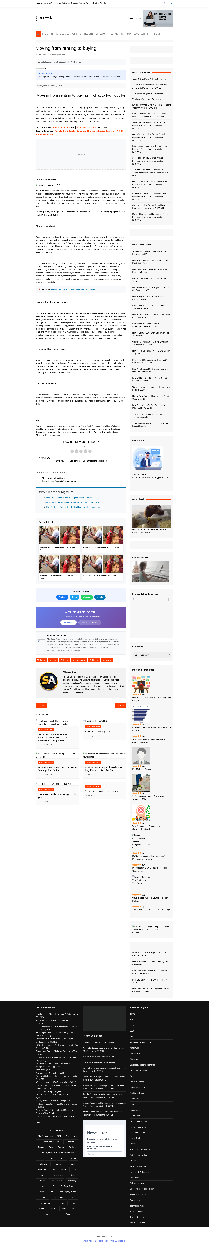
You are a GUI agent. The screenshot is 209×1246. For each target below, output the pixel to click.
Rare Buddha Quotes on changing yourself (54, 1020)
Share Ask (42, 55)
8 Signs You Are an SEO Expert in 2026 (53, 1082)
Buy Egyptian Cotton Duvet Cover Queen (57, 1153)
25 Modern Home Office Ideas (101, 791)
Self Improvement (137, 1183)
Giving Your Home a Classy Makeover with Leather (73, 289)
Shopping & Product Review (142, 1189)
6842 (132, 1020)
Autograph (76, 34)
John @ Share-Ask (95, 736)
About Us (39, 3)
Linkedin (171, 3)
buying (42, 660)
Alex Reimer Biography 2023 (49, 1136)
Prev (42, 706)
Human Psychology (138, 1127)
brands (61, 1147)
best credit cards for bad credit (52, 203)
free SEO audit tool (61, 127)
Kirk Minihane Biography (142, 769)
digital (73, 1158)
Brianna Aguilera (139, 146)
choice (50, 1158)
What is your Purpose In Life (151, 94)
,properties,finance (57, 1130)
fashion (58, 1164)
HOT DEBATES (62, 34)
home (65, 660)
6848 (132, 1025)
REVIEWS (134, 1178)
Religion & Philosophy (139, 1172)
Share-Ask (44, 17)
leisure (42, 1181)
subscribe (102, 461)
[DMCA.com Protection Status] (104, 1018)
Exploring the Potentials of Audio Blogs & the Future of (151, 729)
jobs (73, 1175)
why (64, 1208)
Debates (133, 1076)
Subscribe (66, 3)
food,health (43, 1169)
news (42, 1186)
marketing (72, 1181)
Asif (134, 85)
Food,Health (135, 1110)
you (46, 1214)
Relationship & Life (138, 1166)
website (57, 435)
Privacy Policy (84, 3)
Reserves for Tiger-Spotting (64, 1186)
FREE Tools (135, 1116)
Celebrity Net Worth (138, 1071)
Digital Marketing (137, 1082)
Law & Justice (136, 1138)
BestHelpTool (101, 1241)
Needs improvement (90, 622)
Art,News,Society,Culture (140, 1042)
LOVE (136, 34)
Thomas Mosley (46, 1203)
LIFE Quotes (47, 34)
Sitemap (74, 3)
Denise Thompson (140, 214)
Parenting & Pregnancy (140, 1149)
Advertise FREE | (50, 215)
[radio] (72, 451)
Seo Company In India (67, 1192)
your (68, 1214)
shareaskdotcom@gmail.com (155, 477)
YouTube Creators (138, 1223)
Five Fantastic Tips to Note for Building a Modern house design (74, 507)
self (51, 1192)
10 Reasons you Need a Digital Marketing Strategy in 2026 (150, 797)
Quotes (133, 1161)
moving (95, 660)
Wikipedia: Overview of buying (53, 478)
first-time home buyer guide (93, 194)
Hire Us (58, 3)
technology (58, 1197)
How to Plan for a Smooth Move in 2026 (53, 1116)
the (73, 1197)
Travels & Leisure (137, 1217)
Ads (143, 34)
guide (63, 1169)
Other (132, 1144)
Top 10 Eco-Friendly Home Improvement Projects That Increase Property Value (52, 737)
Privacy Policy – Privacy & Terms (50, 1101)
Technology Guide (138, 1206)
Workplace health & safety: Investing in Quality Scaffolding (148, 741)
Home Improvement (57, 55)
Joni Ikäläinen (138, 134)
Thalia (135, 99)
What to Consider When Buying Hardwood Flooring (69, 498)
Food (132, 1104)
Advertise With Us (99, 3)
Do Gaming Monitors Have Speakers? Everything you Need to (148, 857)
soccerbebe (137, 158)
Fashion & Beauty (137, 1093)
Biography (134, 1059)
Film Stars (134, 1099)
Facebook (164, 3)
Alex (134, 94)
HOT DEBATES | (96, 212)
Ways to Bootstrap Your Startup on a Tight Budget (150, 899)
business (72, 1147)
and (67, 1136)
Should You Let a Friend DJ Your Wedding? (151, 910)
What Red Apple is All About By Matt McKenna (55, 1095)
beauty (41, 1147)
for (54, 1169)
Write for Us (49, 3)
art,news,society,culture (49, 1142)
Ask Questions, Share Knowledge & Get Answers (57, 1014)
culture (62, 1158)
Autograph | (109, 212)
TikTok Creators (136, 1211)
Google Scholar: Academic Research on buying (60, 481)
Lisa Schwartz (56, 1181)
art (75, 1136)
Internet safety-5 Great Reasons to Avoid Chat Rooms (149, 869)
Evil (134, 105)
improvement (80, 660)
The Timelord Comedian (142, 170)
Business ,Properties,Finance (142, 1065)
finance (72, 1164)
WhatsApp (87, 597)
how (41, 1175)
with (74, 1208)
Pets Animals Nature (138, 1155)
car (40, 1158)
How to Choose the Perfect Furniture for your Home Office (72, 502)
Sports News (135, 1200)
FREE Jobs (88, 34)
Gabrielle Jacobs (139, 181)
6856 (132, 1031)
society (43, 1197)
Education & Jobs (137, 1087)
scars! (41, 1192)
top (73, 1203)
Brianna (135, 114)
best (51, 1147)
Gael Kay (136, 205)
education (43, 1164)
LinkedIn (100, 597)
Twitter (168, 3)
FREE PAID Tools (115, 34)
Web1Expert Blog (118, 1241)
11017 (132, 1014)
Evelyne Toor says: (140, 193)
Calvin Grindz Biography (46, 1092)
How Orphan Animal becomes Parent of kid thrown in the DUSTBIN (149, 125)
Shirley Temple (138, 122)
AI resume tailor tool (86, 127)
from (54, 660)
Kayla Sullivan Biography (155, 79)
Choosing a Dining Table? (98, 731)
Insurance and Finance (140, 1132)
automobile (71, 1142)
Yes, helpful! (68, 622)
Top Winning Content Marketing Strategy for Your (56, 1051)
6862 (132, 1037)
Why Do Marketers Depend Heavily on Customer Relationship (148, 827)
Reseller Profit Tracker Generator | (71, 131)
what (53, 1208)
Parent (128, 34)
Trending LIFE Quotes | (77, 212)
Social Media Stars (138, 1195)
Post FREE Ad (153, 34)
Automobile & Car (137, 1054)
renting (108, 660)
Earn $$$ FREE (58, 212)
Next (119, 706)
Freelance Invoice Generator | (102, 131)
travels (42, 1208)
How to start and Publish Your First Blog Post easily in (151, 699)
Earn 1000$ (100, 34)
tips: (62, 1203)
